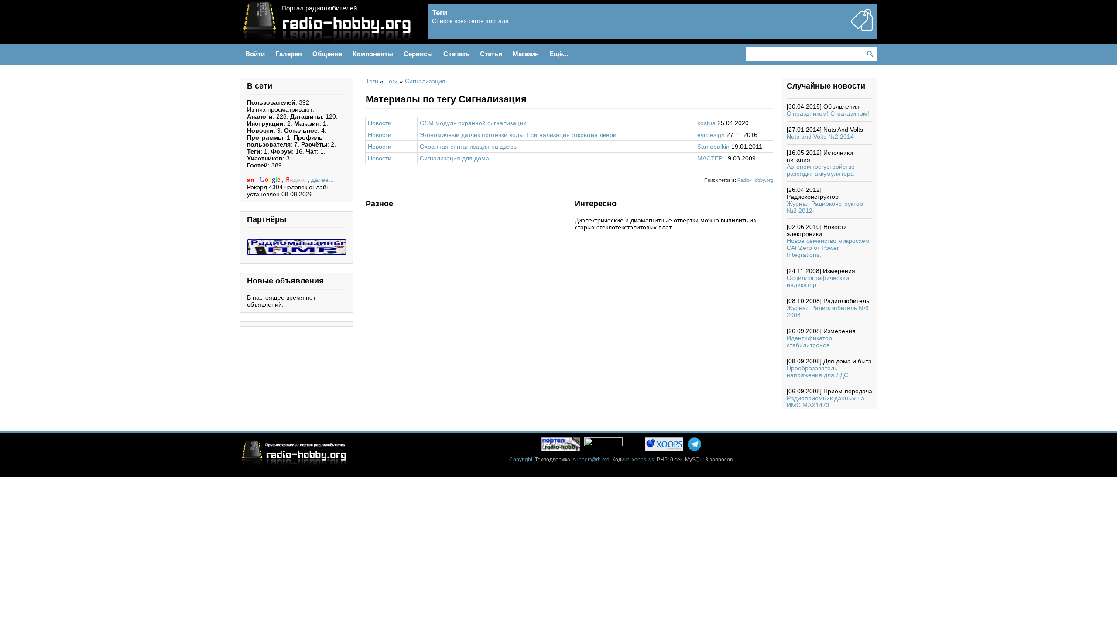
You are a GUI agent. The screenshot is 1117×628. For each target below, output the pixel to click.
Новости (379, 122)
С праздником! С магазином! (828, 113)
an (251, 179)
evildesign (711, 134)
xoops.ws (643, 460)
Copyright (520, 460)
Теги (372, 81)
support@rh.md (591, 460)
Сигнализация (425, 81)
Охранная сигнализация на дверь (468, 146)
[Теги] (862, 27)
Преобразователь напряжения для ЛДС (817, 372)
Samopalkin (713, 146)
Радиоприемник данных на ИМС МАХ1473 (825, 402)
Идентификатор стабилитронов (809, 341)
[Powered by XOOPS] (664, 444)
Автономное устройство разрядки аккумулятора (821, 170)
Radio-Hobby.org (755, 180)
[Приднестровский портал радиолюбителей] (560, 444)
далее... (322, 179)
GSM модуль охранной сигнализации (473, 122)
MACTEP (710, 158)
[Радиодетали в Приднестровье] (296, 242)
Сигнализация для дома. (455, 158)
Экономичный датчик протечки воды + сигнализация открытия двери (518, 134)
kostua (706, 122)
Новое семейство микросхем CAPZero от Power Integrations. (828, 247)
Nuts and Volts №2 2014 (820, 136)
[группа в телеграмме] (694, 444)
